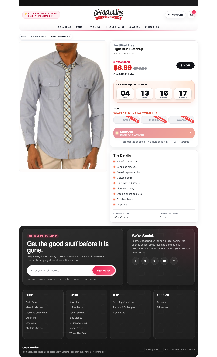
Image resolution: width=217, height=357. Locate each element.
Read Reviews (77, 312)
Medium (154, 119)
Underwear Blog (78, 322)
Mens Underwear (35, 307)
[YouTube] (164, 261)
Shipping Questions (123, 302)
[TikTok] (174, 261)
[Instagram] (155, 261)
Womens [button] (95, 27)
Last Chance (116, 27)
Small (126, 119)
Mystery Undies (34, 328)
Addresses (162, 307)
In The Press (76, 307)
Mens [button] (79, 27)
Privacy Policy (152, 349)
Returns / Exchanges (124, 307)
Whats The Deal (77, 333)
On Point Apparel (38, 37)
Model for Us (76, 328)
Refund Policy (188, 349)
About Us (74, 302)
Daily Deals (64, 27)
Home (24, 37)
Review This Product (124, 53)
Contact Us (119, 312)
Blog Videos (75, 317)
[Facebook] (135, 261)
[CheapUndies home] (108, 14)
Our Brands (32, 317)
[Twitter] (145, 261)
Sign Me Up (103, 270)
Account (161, 302)
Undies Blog (151, 27)
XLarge (181, 119)
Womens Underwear (37, 312)
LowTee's (134, 27)
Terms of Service (170, 349)
